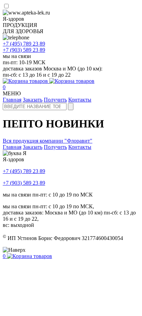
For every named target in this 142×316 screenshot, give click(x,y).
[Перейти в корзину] (48, 81)
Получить (55, 100)
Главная (12, 100)
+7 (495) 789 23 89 (24, 171)
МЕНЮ (12, 93)
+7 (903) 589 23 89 (24, 183)
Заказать (32, 100)
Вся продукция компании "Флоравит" (47, 141)
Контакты (79, 100)
